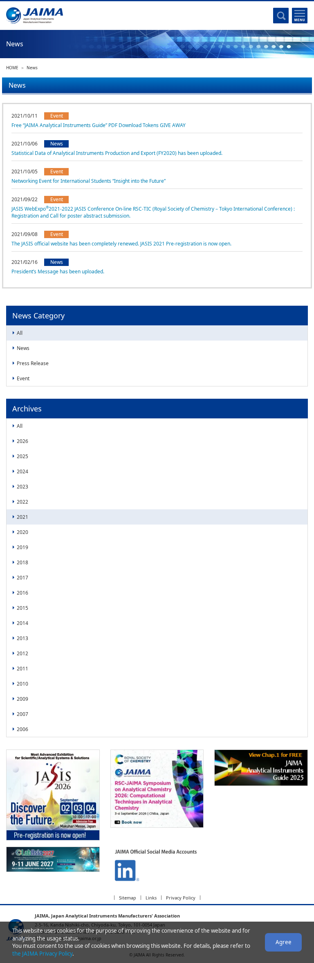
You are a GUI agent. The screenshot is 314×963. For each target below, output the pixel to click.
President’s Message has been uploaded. (57, 271)
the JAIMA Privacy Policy (42, 953)
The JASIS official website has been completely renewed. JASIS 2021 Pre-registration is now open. (121, 243)
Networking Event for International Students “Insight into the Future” (88, 180)
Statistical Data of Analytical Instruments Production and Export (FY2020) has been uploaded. (116, 153)
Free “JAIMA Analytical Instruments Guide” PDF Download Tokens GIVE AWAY (98, 125)
